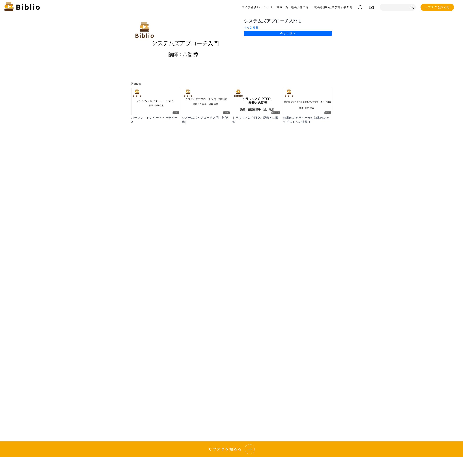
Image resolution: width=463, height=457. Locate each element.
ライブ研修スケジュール (258, 7)
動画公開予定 (300, 7)
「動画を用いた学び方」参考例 (331, 7)
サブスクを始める (437, 7)
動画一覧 (282, 7)
